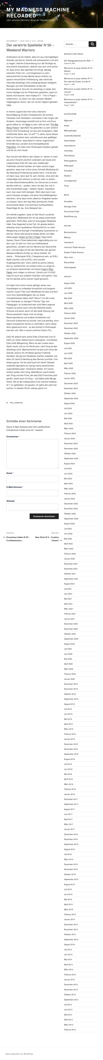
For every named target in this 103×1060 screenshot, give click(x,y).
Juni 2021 (68, 593)
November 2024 (71, 388)
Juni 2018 (68, 769)
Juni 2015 (68, 894)
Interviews (68, 150)
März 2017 (68, 824)
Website (10, 500)
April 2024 (68, 423)
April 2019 (68, 724)
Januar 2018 (69, 794)
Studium (67, 175)
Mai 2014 (68, 959)
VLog (66, 185)
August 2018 (69, 759)
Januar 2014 (69, 979)
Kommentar (13, 436)
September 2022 (71, 518)
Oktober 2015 (70, 874)
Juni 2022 (68, 533)
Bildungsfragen (70, 130)
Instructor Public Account (74, 247)
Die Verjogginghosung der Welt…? (78, 60)
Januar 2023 (69, 498)
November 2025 (71, 328)
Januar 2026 (69, 318)
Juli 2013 (68, 1004)
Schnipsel (68, 170)
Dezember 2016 (71, 834)
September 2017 (71, 804)
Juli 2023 (68, 468)
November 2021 (71, 568)
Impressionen (70, 145)
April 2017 (68, 819)
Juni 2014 (68, 954)
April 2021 (68, 603)
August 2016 (69, 849)
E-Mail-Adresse (14, 487)
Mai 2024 (68, 418)
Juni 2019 (68, 714)
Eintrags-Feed (70, 206)
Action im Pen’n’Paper (30, 237)
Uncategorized (70, 180)
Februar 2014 (70, 974)
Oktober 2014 (70, 934)
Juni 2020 (68, 654)
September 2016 (71, 844)
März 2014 (68, 969)
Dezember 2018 (71, 744)
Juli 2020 (68, 648)
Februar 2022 (70, 553)
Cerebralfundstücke (72, 135)
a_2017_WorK (36, 41)
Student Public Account (74, 252)
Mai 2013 (68, 1014)
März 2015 (68, 909)
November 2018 (71, 749)
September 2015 (71, 879)
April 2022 (68, 543)
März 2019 (68, 729)
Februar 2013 (70, 1029)
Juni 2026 (68, 293)
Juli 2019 (68, 709)
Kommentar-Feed (71, 211)
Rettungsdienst (70, 160)
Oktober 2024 (70, 393)
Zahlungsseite (70, 267)
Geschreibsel (69, 140)
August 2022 (69, 523)
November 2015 (71, 869)
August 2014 (69, 944)
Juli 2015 (68, 889)
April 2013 (68, 1019)
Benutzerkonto (70, 232)
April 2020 (68, 663)
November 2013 (71, 989)
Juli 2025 (68, 348)
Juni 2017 (68, 814)
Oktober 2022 (70, 513)
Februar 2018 (70, 789)
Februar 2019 (70, 734)
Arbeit (66, 125)
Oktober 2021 (70, 573)
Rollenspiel (16, 403)
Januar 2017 (69, 829)
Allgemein (68, 120)
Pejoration (11, 146)
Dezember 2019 (71, 684)
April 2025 (68, 363)
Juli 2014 (68, 949)
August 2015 (69, 884)
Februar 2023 (70, 493)
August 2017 (69, 809)
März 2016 (68, 859)
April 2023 (68, 483)
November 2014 (71, 929)
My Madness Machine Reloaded (38, 12)
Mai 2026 (68, 298)
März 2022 (68, 548)
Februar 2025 (70, 373)
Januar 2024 (69, 438)
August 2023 (69, 463)
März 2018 (68, 784)
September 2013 (71, 999)
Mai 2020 (68, 658)
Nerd (27, 124)
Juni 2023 (68, 473)
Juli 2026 (68, 288)
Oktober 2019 (70, 694)
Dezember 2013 (71, 984)
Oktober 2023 (70, 453)
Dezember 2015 (71, 864)
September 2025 (71, 338)
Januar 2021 (69, 618)
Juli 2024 (68, 408)
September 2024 (71, 398)
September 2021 (71, 578)
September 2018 (71, 754)
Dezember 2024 (71, 383)
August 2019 (69, 704)
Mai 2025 (68, 358)
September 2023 (71, 458)
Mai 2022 (68, 538)
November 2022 (71, 508)
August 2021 (69, 583)
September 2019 (71, 699)
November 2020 (71, 628)
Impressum (69, 242)
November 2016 (71, 839)
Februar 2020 (70, 673)
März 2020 (68, 669)
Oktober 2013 (70, 994)
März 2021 (68, 608)
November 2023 (71, 448)
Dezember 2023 (71, 443)
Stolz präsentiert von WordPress (19, 1053)
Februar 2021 (70, 613)
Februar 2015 (70, 914)
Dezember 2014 (71, 924)
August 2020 (69, 643)
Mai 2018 (68, 774)
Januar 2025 (69, 378)
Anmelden (68, 201)
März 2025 (68, 368)
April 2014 (68, 964)
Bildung (67, 237)
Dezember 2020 (71, 623)
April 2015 (68, 904)
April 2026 (68, 303)
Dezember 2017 (71, 799)
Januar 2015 (69, 919)
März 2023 (68, 488)
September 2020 (71, 638)
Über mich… (69, 257)
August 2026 (69, 283)
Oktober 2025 (70, 333)
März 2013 (68, 1024)
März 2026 (68, 308)
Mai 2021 (68, 598)
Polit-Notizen (69, 155)
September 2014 (71, 939)
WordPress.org (70, 216)
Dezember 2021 (71, 563)
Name (10, 473)
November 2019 (71, 689)
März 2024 (68, 428)
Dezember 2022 (71, 503)
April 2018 (68, 779)
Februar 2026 (70, 313)
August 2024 (69, 403)
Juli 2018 (68, 764)
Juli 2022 (68, 528)
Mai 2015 (68, 899)
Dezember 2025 (71, 323)
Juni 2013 (68, 1009)
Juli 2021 (68, 588)
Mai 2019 (68, 719)
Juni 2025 (68, 353)
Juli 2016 (68, 854)
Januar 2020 (69, 679)
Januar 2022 (69, 558)
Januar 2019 (69, 739)
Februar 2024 (70, 433)
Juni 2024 (68, 413)
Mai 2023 (68, 478)
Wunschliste (69, 262)
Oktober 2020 (70, 633)
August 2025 (69, 343)
